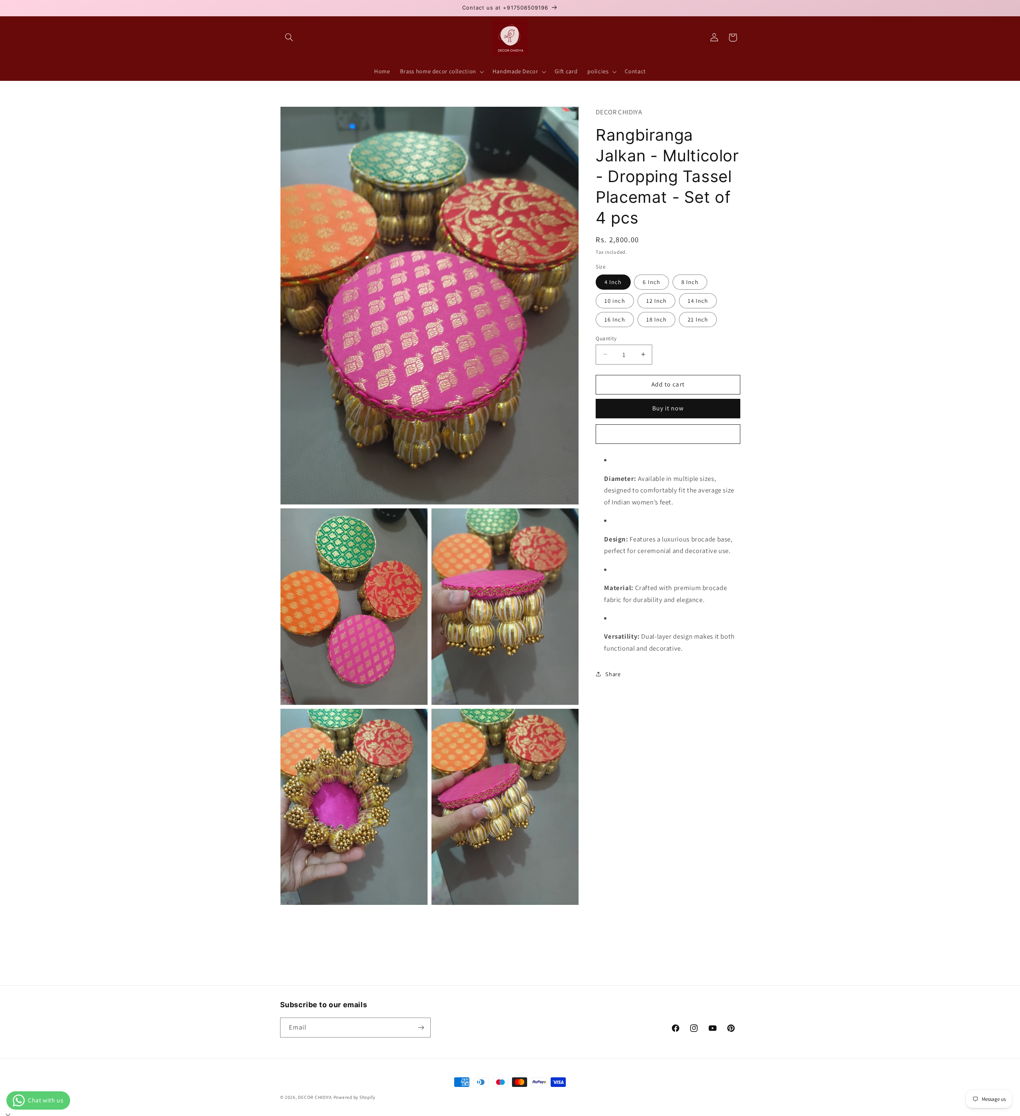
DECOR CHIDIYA (315, 1097)
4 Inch (613, 281)
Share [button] (612, 673)
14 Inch (698, 300)
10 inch (614, 300)
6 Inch (651, 281)
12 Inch (656, 300)
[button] (289, 37)
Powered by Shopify (354, 1097)
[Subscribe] (421, 1027)
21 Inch (698, 319)
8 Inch (689, 281)
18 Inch (656, 319)
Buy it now (668, 408)
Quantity (606, 337)
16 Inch (614, 319)
